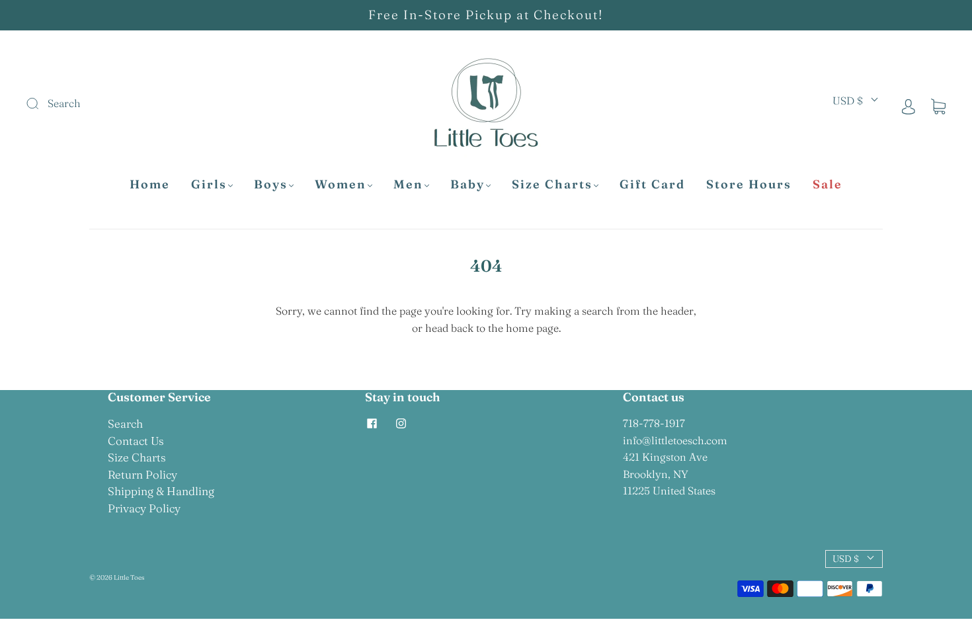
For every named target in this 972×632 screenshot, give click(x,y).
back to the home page (505, 328)
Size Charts (552, 184)
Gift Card (652, 184)
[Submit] (121, 103)
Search (125, 423)
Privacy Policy (144, 508)
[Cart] (938, 105)
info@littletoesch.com (675, 440)
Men (408, 184)
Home (150, 184)
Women (340, 184)
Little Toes (129, 577)
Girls (209, 184)
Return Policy (142, 474)
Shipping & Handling (161, 491)
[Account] (908, 105)
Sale (827, 184)
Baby (467, 184)
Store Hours (748, 184)
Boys (271, 184)
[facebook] (371, 423)
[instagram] (400, 423)
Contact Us (136, 441)
